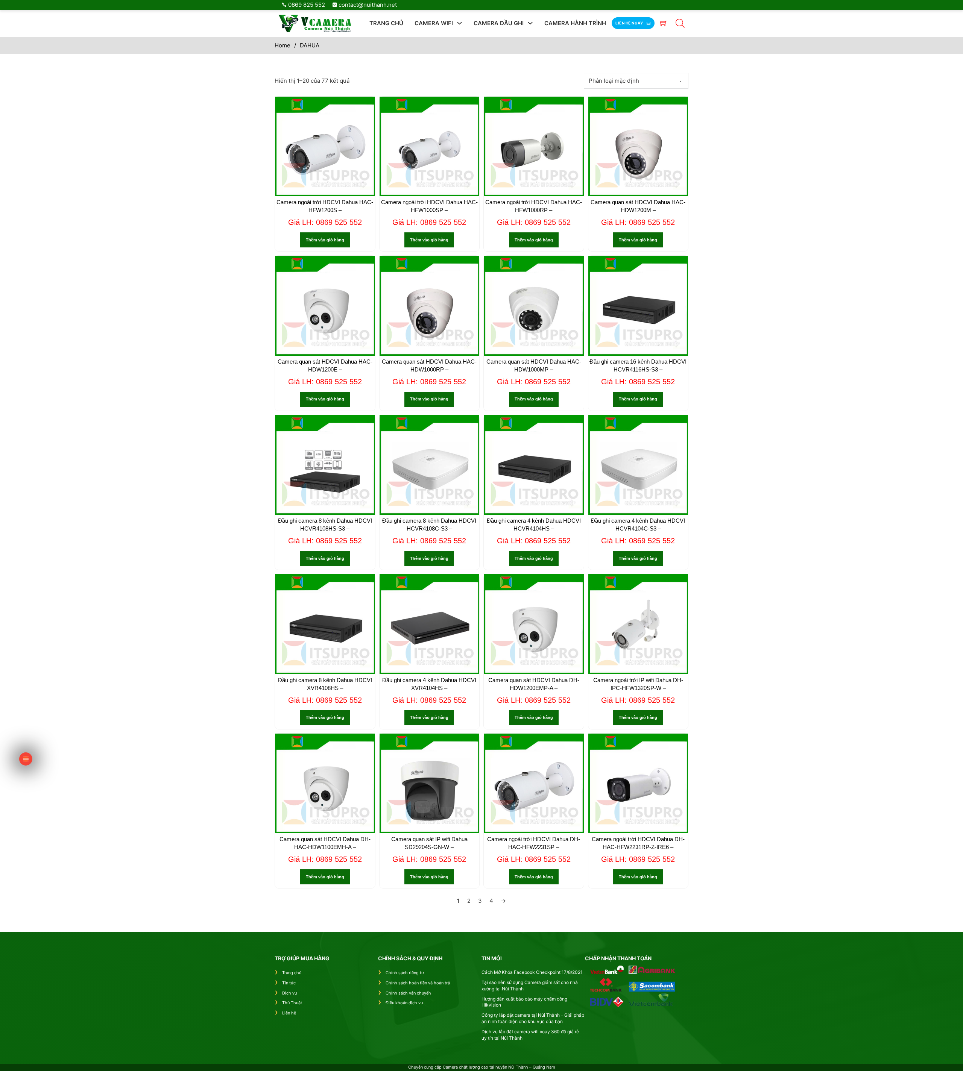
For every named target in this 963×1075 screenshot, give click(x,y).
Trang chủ (386, 23)
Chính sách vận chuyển (408, 993)
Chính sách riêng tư (405, 972)
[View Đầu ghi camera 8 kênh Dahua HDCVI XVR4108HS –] (325, 623)
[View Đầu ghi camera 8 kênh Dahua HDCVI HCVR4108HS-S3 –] (325, 464)
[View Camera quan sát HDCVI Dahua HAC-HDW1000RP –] (430, 305)
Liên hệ (289, 1013)
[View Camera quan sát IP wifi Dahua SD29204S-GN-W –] (430, 782)
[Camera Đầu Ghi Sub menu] (530, 23)
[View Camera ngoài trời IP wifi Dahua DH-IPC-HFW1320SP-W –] (638, 623)
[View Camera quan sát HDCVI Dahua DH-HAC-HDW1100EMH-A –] (325, 782)
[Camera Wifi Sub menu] (459, 23)
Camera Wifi (434, 23)
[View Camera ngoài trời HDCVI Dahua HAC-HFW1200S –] (325, 146)
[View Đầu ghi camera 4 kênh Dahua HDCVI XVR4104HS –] (430, 623)
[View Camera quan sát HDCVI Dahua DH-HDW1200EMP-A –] (534, 623)
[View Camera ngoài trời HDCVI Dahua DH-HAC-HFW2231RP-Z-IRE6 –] (638, 782)
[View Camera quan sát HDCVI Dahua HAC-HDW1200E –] (325, 305)
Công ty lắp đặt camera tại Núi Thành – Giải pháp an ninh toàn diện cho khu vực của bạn (533, 1018)
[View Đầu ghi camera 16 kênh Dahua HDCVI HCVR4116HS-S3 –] (638, 305)
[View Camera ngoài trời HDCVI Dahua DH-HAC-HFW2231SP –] (534, 782)
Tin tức (289, 983)
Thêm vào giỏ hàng (325, 240)
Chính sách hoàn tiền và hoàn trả (418, 983)
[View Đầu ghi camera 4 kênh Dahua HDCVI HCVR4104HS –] (534, 464)
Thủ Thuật (292, 1002)
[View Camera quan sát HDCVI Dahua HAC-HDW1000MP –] (534, 305)
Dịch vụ (289, 993)
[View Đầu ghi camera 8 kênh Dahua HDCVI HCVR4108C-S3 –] (430, 464)
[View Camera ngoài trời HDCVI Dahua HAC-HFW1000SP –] (430, 146)
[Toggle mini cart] (663, 23)
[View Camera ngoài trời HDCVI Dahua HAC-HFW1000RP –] (534, 146)
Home (282, 45)
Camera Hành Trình (575, 23)
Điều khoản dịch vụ (404, 1002)
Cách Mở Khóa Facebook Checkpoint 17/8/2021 (532, 972)
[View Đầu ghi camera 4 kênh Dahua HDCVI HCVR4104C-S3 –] (638, 464)
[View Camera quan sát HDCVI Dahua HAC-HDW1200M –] (638, 146)
